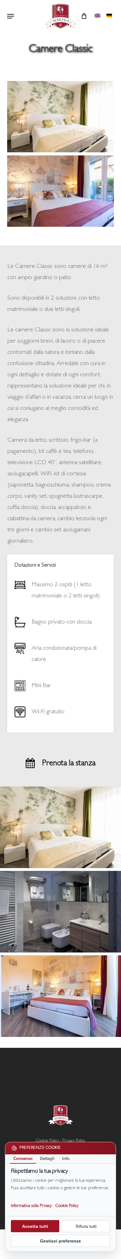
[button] (10, 16)
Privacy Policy (73, 1141)
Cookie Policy (67, 1206)
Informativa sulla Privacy (31, 1206)
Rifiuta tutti (86, 1226)
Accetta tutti (35, 1226)
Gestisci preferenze (60, 1240)
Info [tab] (65, 1158)
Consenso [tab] (23, 1158)
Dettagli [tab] (47, 1158)
